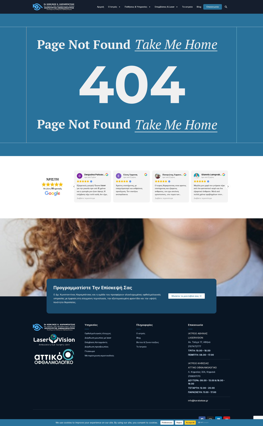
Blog (199, 6)
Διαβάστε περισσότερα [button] (86, 198)
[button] (226, 7)
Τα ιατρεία (187, 6)
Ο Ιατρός (112, 6)
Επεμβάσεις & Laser (165, 6)
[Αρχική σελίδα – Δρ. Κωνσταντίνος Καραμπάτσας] (53, 6)
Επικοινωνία (213, 6)
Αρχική (100, 6)
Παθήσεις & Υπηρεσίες (136, 6)
